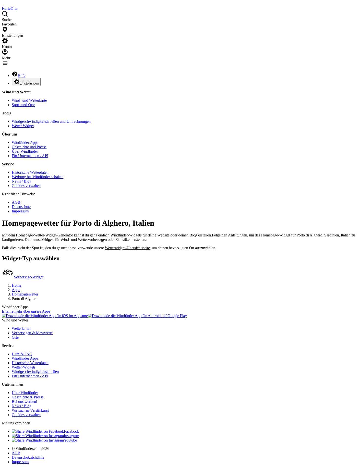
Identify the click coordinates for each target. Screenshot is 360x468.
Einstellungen (29, 83)
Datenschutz (21, 207)
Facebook (71, 431)
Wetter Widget (23, 126)
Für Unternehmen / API (30, 156)
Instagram (71, 436)
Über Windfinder (25, 151)
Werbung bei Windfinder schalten (37, 177)
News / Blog (21, 181)
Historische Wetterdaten (30, 172)
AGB (16, 202)
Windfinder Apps (25, 142)
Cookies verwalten (26, 186)
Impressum (20, 211)
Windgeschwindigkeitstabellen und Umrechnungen (51, 121)
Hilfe (21, 76)
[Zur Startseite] (2, 4)
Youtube (70, 440)
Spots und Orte (23, 105)
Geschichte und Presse (29, 147)
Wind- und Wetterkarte (29, 100)
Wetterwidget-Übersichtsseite (127, 248)
